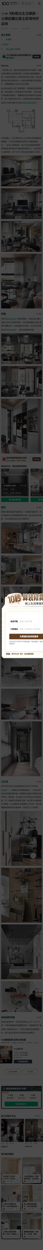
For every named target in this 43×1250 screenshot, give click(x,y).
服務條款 (27, 641)
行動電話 (14, 629)
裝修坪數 (14, 621)
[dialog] (21, 625)
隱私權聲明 (34, 641)
